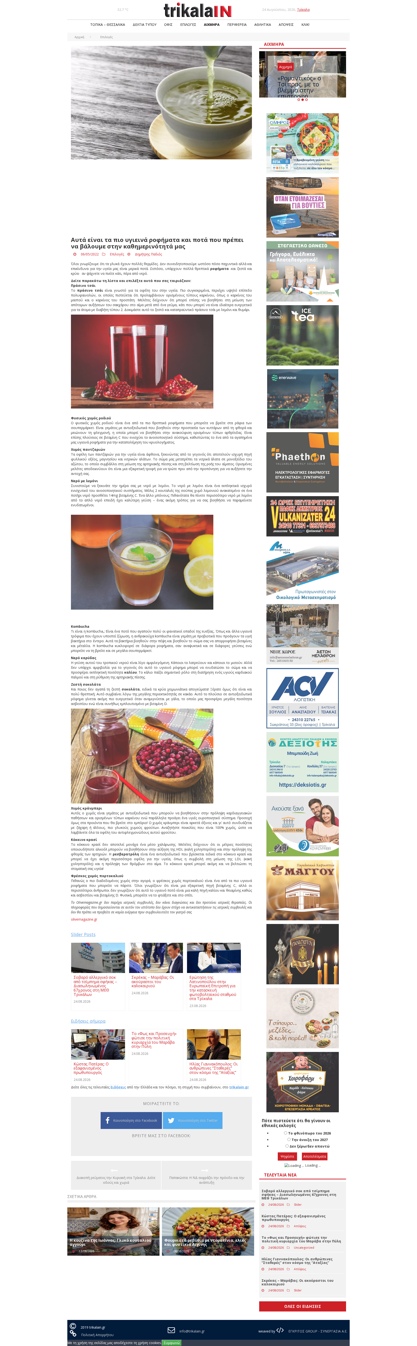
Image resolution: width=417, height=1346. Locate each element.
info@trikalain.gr (192, 1331)
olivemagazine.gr (84, 919)
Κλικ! (305, 24)
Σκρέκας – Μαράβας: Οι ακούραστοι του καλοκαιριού (298, 1282)
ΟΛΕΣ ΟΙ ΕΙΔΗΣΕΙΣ (302, 1306)
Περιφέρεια (237, 24)
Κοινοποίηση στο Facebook (135, 1120)
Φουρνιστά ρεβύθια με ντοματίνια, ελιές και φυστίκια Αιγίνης (205, 1242)
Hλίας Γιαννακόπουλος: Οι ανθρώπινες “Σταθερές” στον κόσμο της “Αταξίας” (297, 1261)
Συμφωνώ (172, 1342)
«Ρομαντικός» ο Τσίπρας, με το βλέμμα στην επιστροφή (299, 87)
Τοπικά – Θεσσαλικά (107, 24)
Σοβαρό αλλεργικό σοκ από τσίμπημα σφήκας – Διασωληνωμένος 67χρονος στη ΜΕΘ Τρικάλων (299, 1195)
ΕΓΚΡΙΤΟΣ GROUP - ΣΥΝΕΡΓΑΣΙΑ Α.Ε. (317, 1331)
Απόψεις (286, 24)
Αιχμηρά (212, 24)
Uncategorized (304, 1248)
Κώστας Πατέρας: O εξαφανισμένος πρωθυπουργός (294, 1218)
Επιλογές (188, 24)
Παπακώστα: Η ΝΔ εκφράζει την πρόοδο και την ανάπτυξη (206, 1180)
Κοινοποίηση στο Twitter (198, 1120)
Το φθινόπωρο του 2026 (309, 1133)
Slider (298, 1205)
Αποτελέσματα (314, 1156)
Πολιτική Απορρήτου (97, 1334)
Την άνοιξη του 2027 (310, 1139)
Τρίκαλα (303, 9)
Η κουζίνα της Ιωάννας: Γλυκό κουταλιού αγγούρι (110, 1242)
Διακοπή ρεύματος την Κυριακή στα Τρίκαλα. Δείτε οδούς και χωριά (115, 1180)
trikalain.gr (239, 1087)
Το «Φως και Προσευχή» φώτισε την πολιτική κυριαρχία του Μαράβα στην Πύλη (301, 1239)
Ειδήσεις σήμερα (88, 1021)
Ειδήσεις (118, 1087)
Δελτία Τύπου (144, 24)
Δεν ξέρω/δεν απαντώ (310, 1146)
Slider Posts (83, 934)
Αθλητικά (262, 24)
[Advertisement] (161, 198)
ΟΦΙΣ (168, 24)
